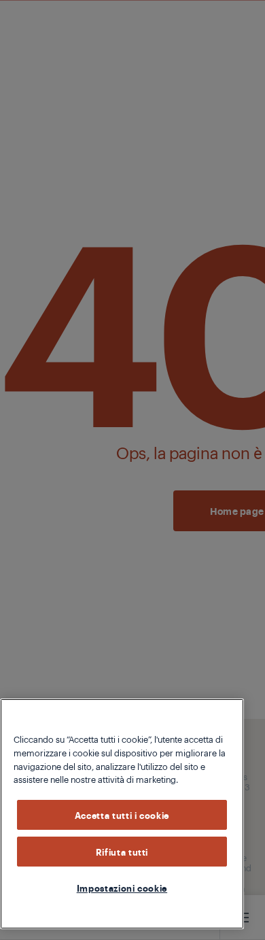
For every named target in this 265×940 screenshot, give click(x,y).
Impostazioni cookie (122, 888)
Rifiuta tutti (122, 851)
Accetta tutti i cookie (122, 815)
